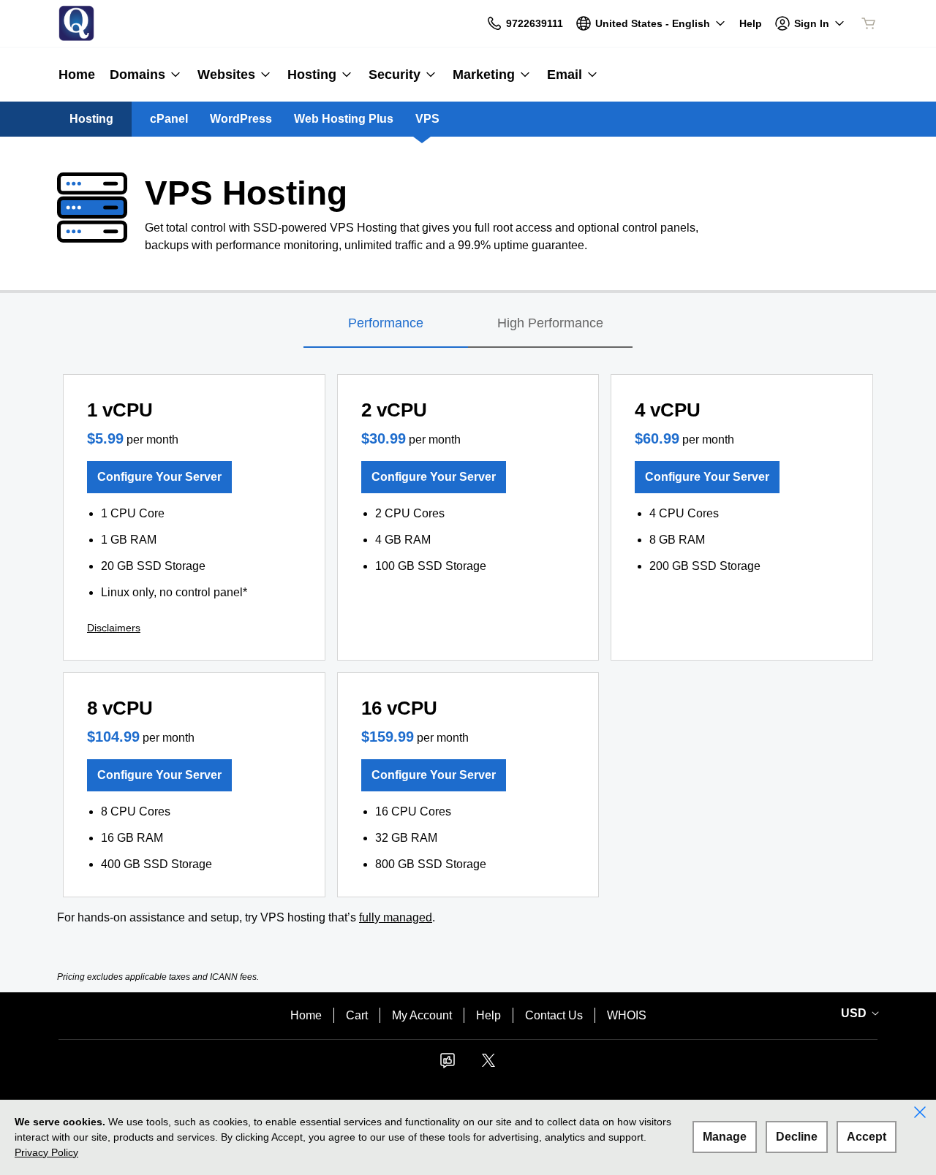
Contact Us (554, 1015)
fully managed (395, 917)
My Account (422, 1015)
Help (488, 1015)
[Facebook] (447, 1065)
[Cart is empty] (869, 23)
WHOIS (626, 1015)
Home (306, 1015)
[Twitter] (488, 1065)
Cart (357, 1015)
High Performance (550, 323)
